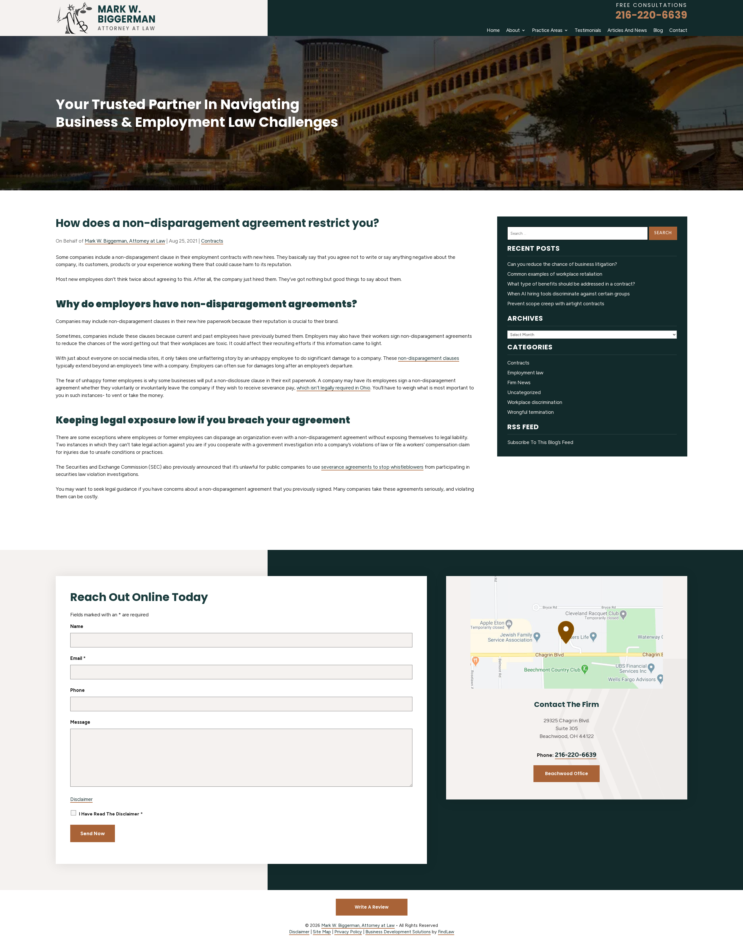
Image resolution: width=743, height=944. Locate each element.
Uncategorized (524, 392)
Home (493, 30)
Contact (678, 30)
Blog (658, 30)
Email (78, 658)
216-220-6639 (651, 15)
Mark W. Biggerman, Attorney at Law (125, 241)
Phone (77, 690)
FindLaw (446, 931)
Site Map (322, 931)
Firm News (519, 382)
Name (76, 626)
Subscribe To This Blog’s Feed (540, 442)
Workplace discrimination (534, 402)
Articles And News (627, 30)
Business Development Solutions (398, 931)
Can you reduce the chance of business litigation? (562, 264)
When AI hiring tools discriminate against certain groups (568, 294)
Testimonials (588, 30)
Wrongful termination (530, 412)
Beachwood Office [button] (566, 773)
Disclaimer (81, 799)
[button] (737, 902)
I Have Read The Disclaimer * (111, 814)
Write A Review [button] (372, 907)
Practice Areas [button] (547, 30)
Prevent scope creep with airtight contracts (555, 303)
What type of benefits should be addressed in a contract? (571, 284)
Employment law (525, 373)
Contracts (212, 241)
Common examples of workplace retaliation (554, 274)
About (513, 30)
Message (80, 722)
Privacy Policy (348, 931)
